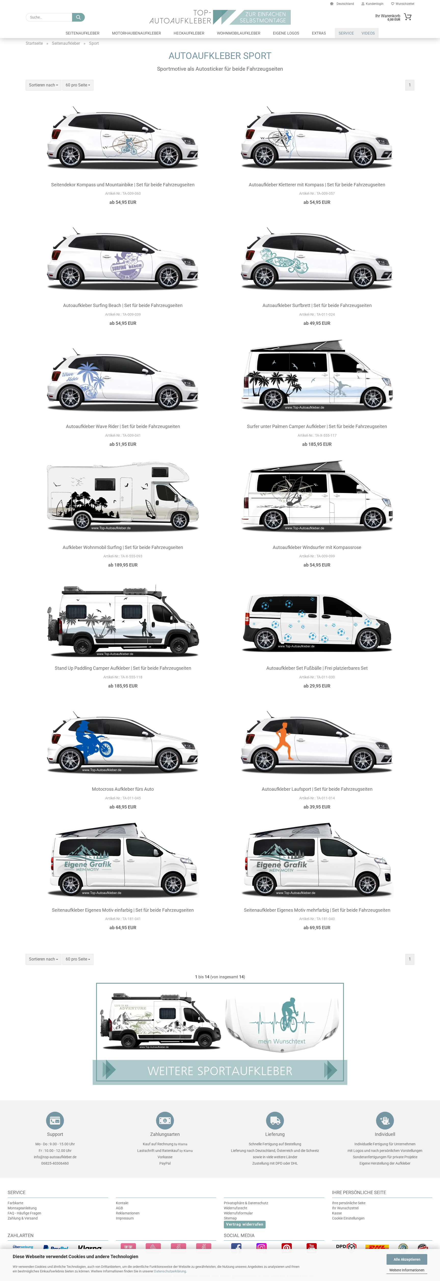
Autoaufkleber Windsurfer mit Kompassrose (317, 547)
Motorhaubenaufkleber (136, 33)
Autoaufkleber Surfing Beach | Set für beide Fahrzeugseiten (123, 305)
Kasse (337, 1213)
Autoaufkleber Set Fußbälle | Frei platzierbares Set (317, 668)
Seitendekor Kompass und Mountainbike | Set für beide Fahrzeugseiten (123, 184)
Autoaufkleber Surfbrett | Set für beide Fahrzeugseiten (317, 305)
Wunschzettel (404, 4)
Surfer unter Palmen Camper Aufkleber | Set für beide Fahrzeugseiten (317, 426)
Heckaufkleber (189, 33)
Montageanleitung (22, 1208)
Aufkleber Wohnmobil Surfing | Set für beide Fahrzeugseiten (123, 547)
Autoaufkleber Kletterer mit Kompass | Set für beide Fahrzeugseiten (317, 184)
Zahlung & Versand (23, 1218)
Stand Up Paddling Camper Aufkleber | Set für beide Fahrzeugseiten (123, 668)
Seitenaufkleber (82, 33)
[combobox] (43, 85)
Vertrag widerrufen (244, 1224)
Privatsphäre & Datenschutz (246, 1203)
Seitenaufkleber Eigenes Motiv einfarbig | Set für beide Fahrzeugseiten (123, 910)
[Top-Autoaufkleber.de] (220, 17)
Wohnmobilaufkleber (238, 33)
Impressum (125, 1218)
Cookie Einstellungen (348, 1218)
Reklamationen (128, 1213)
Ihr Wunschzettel (345, 1208)
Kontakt (122, 1203)
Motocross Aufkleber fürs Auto (123, 789)
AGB (119, 1208)
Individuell (385, 1134)
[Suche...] (78, 17)
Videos (368, 33)
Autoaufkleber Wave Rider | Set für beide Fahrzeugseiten (123, 426)
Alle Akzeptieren (407, 1259)
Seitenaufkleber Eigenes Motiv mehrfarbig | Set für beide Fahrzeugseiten (317, 910)
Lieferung (275, 1134)
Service (346, 33)
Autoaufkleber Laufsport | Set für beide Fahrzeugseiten (317, 789)
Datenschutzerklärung (170, 1271)
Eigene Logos (286, 33)
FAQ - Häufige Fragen (24, 1213)
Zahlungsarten (165, 1134)
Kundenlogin (373, 4)
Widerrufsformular (238, 1213)
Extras (319, 33)
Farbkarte (15, 1203)
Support (55, 1134)
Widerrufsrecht (235, 1208)
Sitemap (230, 1218)
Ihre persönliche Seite (348, 1203)
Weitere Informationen (406, 1270)
